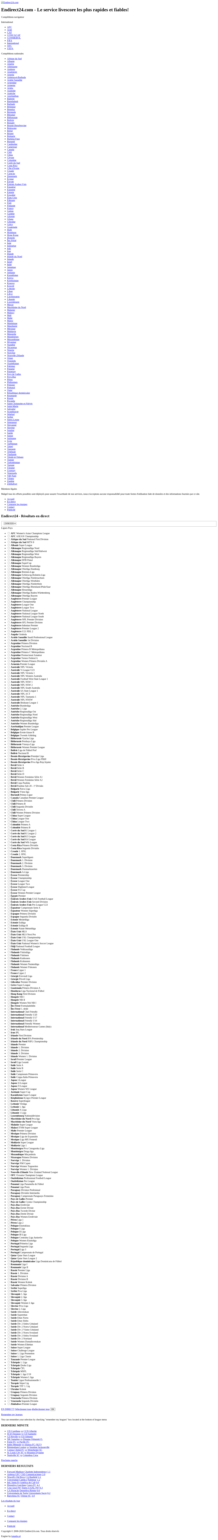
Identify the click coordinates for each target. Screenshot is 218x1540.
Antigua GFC (13, 1474)
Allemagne (12, 66)
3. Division (21, 866)
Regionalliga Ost (23, 711)
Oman (10, 358)
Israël (9, 262)
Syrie (9, 441)
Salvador (11, 409)
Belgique (11, 106)
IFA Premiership (27, 1038)
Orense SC (26, 1496)
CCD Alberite (30, 1431)
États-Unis (12, 197)
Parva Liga (20, 789)
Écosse (10, 179)
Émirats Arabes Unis (16, 184)
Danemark (12, 176)
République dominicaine (18, 393)
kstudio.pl (16, 1536)
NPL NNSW (22, 699)
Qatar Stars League (23, 1255)
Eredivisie (20, 1205)
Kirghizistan (13, 280)
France (10, 208)
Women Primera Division (25, 812)
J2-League (19, 1083)
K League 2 (23, 833)
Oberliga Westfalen (25, 581)
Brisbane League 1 (24, 702)
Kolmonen (20, 961)
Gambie (11, 213)
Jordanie (11, 272)
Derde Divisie (22, 1214)
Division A (19, 1276)
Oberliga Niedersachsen (27, 578)
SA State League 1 (24, 691)
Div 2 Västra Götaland (25, 1329)
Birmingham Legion (16, 1447)
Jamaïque (11, 267)
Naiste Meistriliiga (23, 928)
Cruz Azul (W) (14, 1488)
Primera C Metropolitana (27, 652)
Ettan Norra (19, 1318)
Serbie (10, 417)
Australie (11, 90)
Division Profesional (25, 1190)
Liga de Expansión (24, 1136)
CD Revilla (12, 1436)
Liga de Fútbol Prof (23, 750)
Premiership (20, 875)
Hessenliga (21, 590)
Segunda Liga (22, 1246)
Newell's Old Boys (16, 1477)
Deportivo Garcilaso (16, 1485)
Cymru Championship (28, 1202)
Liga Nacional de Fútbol (27, 991)
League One (22, 604)
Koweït (10, 286)
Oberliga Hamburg (25, 569)
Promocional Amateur (26, 655)
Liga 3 (18, 1249)
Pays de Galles (14, 374)
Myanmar (11, 342)
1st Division (25, 640)
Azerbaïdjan (13, 96)
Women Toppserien (24, 1166)
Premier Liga (20, 1270)
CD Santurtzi (30, 1434)
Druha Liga (21, 1365)
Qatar (9, 390)
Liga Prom (20, 1187)
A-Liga (20, 872)
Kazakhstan (12, 275)
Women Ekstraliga (23, 1240)
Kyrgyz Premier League (28, 1098)
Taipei (10, 446)
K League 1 (23, 830)
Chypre (10, 157)
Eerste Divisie (22, 1208)
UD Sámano (27, 1436)
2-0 (43, 1474)
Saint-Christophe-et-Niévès (19, 403)
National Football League (25, 946)
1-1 (48, 1471)
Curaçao (11, 173)
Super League (21, 545)
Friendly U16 (24, 1020)
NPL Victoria (22, 667)
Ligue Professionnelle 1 (26, 1380)
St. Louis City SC (15, 1452)
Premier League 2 (25, 628)
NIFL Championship (29, 1041)
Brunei (10, 133)
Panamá (11, 369)
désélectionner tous (41, 1409)
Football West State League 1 (29, 679)
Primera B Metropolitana (27, 649)
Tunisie (10, 460)
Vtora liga (20, 792)
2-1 (39, 1477)
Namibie (11, 345)
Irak (9, 248)
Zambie (10, 481)
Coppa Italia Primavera (24, 1077)
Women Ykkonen (24, 967)
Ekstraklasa (20, 1225)
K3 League (23, 836)
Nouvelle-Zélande (15, 355)
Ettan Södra (19, 1321)
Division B (19, 1279)
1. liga (19, 1294)
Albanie (11, 61)
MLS (19, 931)
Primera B (18, 803)
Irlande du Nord (14, 256)
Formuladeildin (23, 1006)
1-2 (38, 1479)
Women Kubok (21, 1282)
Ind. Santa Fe (13, 1482)
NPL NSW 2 (22, 685)
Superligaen (22, 857)
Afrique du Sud (14, 58)
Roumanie (12, 395)
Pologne (11, 385)
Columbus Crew (30, 1455)
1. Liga (19, 1362)
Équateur (11, 187)
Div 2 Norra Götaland (24, 1326)
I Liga (18, 1228)
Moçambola (23, 1154)
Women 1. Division (24, 1056)
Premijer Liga (27, 756)
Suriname (11, 438)
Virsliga (19, 1104)
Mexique (11, 328)
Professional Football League (31, 1178)
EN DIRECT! (8, 1409)
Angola (10, 74)
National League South (27, 616)
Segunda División (22, 806)
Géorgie (11, 216)
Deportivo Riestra (28, 1490)
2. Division (21, 863)
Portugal (11, 387)
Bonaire (11, 123)
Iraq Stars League (21, 1029)
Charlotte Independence (35, 1471)
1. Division (21, 860)
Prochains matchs (9, 1460)
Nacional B (21, 646)
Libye (10, 294)
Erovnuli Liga (21, 976)
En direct (11, 501)
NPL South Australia (25, 688)
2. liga (19, 1297)
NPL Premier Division (27, 619)
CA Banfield (31, 1477)
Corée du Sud (13, 163)
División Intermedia (25, 1193)
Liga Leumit (19, 1062)
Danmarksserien (24, 869)
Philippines (12, 382)
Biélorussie (12, 117)
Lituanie (11, 299)
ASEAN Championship (25, 536)
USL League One (24, 940)
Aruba (10, 88)
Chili (9, 152)
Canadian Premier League (27, 798)
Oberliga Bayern (24, 595)
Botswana (11, 128)
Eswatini (11, 195)
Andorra (11, 69)
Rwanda (11, 401)
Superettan (19, 1315)
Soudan (10, 430)
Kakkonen (20, 958)
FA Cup (18, 890)
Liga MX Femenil (24, 1139)
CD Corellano (13, 1431)
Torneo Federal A (24, 658)
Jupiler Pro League (24, 729)
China (10, 155)
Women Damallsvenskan (26, 1341)
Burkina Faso (13, 139)
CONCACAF (13, 35)
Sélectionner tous (23, 1409)
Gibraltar (11, 221)
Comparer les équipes (17, 504)
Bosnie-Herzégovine (16, 125)
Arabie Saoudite (14, 80)
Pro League (23, 1181)
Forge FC (11, 1442)
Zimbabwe (12, 484)
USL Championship (25, 937)
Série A (17, 765)
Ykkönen (20, 955)
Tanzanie (11, 449)
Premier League (24, 598)
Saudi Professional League (31, 637)
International (13, 43)
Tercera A (18, 809)
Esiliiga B (19, 925)
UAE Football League (32, 899)
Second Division (29, 902)
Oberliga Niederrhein (26, 584)
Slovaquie (11, 425)
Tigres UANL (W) (30, 1488)
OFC (9, 46)
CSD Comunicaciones (31, 1474)
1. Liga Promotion (22, 1353)
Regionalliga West (25, 554)
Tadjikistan (12, 443)
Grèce (10, 224)
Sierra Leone (13, 419)
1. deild (19, 1009)
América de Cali (27, 1482)
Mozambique (13, 339)
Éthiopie (11, 200)
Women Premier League (28, 747)
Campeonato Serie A (25, 907)
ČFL (18, 1368)
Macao (10, 304)
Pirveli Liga (20, 979)
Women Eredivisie (24, 1217)
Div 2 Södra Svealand (24, 1335)
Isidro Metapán (14, 1444)
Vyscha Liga (22, 738)
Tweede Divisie (23, 1211)
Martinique (12, 323)
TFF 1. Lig (20, 1386)
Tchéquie (11, 451)
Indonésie (11, 246)
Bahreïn (11, 98)
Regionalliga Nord (25, 548)
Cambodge (12, 144)
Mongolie (11, 334)
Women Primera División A (29, 661)
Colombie (11, 160)
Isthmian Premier (24, 625)
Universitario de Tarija (17, 1493)
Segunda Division (24, 1395)
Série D (17, 774)
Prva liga (25, 1118)
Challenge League (22, 1350)
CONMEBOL (14, 38)
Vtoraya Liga (23, 744)
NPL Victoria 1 (23, 673)
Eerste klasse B (22, 732)
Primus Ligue (21, 795)
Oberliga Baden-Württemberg (30, 592)
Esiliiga (18, 922)
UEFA (10, 48)
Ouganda (11, 361)
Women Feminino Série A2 (27, 780)
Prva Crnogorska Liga (27, 1148)
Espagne (11, 189)
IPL (15, 1032)
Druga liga (22, 1151)
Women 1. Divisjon (24, 1169)
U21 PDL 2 (22, 631)
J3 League (19, 1086)
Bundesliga (21, 705)
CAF (9, 32)
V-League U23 (23, 670)
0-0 (37, 1482)
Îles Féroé (11, 240)
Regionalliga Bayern (26, 557)
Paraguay (11, 371)
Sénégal (11, 414)
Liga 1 (19, 1145)
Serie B (17, 1068)
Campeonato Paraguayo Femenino (32, 1196)
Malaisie (11, 310)
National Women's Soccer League (32, 943)
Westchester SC (35, 1450)
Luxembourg (13, 302)
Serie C (17, 1071)
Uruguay (11, 470)
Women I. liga (22, 1303)
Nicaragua (12, 347)
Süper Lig (20, 1383)
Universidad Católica (17, 1479)
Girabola (19, 634)
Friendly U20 (24, 1014)
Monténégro (13, 336)
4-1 (38, 1485)
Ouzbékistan (13, 363)
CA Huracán (13, 1490)
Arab (9, 30)
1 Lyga (18, 1113)
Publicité (11, 509)
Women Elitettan (22, 1344)
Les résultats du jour (10, 1501)
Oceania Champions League (27, 1175)
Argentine (11, 82)
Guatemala (12, 227)
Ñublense (31, 1479)
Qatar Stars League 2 (24, 1258)
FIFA (9, 40)
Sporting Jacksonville (39, 1447)
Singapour (12, 422)
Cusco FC (31, 1485)
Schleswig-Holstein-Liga (28, 575)
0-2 (48, 1493)
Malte (9, 318)
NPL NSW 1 (22, 682)
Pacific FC (24, 1442)
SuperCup (21, 563)
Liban (10, 291)
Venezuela (12, 473)
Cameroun (12, 147)
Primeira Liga (22, 1243)
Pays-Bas (11, 377)
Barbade (11, 104)
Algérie (10, 64)
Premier (18, 896)
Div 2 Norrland (21, 1338)
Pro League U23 (29, 904)
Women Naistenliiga (25, 964)
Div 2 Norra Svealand (24, 1332)
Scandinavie (13, 411)
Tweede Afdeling (23, 735)
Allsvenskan (20, 1312)
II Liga (18, 1231)
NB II (18, 1000)
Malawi (10, 312)
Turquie (10, 465)
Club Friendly (24, 1011)
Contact (10, 507)
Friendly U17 (24, 1017)
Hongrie (11, 238)
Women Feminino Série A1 (27, 777)
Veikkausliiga (22, 949)
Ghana (10, 219)
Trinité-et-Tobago (15, 457)
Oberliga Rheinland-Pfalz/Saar (31, 587)
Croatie (10, 171)
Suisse (10, 435)
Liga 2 (17, 1222)
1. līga (18, 1107)
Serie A (17, 1065)
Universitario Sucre (38, 1493)
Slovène (11, 427)
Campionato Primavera (24, 1074)
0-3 (41, 1488)
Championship (23, 601)
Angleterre (12, 72)
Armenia (11, 85)
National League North (27, 613)
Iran (9, 251)
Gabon (10, 211)
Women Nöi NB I (23, 1003)
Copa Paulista (20, 783)
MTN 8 (22, 542)
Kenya (10, 278)
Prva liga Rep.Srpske (31, 762)
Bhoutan (11, 115)
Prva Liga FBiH (28, 759)
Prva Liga (19, 1291)
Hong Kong (12, 235)
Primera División (24, 845)
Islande (10, 259)
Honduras (11, 232)
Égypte (10, 181)
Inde (9, 243)
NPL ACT (20, 694)
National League (24, 610)
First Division (23, 994)
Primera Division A (25, 988)
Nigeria (10, 350)
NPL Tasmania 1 (23, 696)
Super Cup (20, 1092)
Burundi (11, 141)
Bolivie (10, 120)
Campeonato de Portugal (27, 1252)
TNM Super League (24, 1127)
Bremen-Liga (22, 572)
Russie (10, 398)
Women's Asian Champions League (30, 533)
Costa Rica (12, 165)
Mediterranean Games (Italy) (31, 1026)
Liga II (19, 1267)
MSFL (19, 1371)
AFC (9, 27)
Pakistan (11, 366)
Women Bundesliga (25, 566)
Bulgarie (11, 136)
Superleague (20, 1101)
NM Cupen (20, 1163)
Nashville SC (13, 1455)
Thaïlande (11, 454)
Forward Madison (15, 1471)
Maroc (10, 320)
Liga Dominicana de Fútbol (36, 1261)
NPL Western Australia (26, 676)
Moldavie (11, 331)
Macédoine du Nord (16, 307)
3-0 (33, 1496)
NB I (17, 997)
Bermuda (11, 112)
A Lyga (19, 1110)
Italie (9, 264)
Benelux (11, 109)
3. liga (19, 1300)
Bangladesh (12, 101)
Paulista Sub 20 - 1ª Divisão (27, 786)
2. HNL (18, 854)
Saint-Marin (12, 406)
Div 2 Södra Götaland (24, 1323)
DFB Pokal (22, 560)
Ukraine (11, 468)
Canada (10, 149)
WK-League (24, 842)
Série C (17, 771)
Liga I (19, 1264)
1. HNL (18, 851)
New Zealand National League (34, 1172)
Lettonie (11, 288)
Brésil (10, 131)
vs (22, 1431)
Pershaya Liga (23, 741)
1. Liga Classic (21, 1356)
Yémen (10, 478)
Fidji (9, 203)
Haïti (9, 230)
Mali (9, 315)
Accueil (10, 499)
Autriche (11, 93)
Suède (10, 433)
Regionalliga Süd (23, 720)
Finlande (11, 205)
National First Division (29, 539)
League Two (22, 607)
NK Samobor (13, 1439)
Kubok (18, 1389)
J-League (18, 1080)
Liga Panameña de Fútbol (27, 1184)
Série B (17, 768)
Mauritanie (12, 326)
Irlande (10, 254)
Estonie (10, 192)
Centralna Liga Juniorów (27, 1237)
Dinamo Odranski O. (33, 1439)
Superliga (19, 1288)
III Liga (18, 1234)
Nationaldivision (25, 1115)
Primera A (20, 824)
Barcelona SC (13, 1496)
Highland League (22, 887)
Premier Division (24, 982)
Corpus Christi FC (15, 1450)
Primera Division (24, 643)
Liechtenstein (13, 296)
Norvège (11, 353)
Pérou (10, 379)
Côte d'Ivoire (13, 168)
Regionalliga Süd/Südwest (29, 551)
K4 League (23, 839)
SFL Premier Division (27, 622)
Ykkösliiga (20, 952)
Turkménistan (13, 462)
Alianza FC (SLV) (33, 1444)
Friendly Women (25, 1023)
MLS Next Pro (23, 934)
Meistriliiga (20, 919)
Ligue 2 (18, 973)
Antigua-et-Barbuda (16, 77)
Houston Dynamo (35, 1452)
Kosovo (11, 283)
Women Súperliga (24, 910)
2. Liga (19, 708)
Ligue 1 (18, 970)
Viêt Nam (11, 476)
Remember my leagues (12, 1414)
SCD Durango (14, 1434)
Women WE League (24, 1089)
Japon (10, 270)
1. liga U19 (21, 1374)
